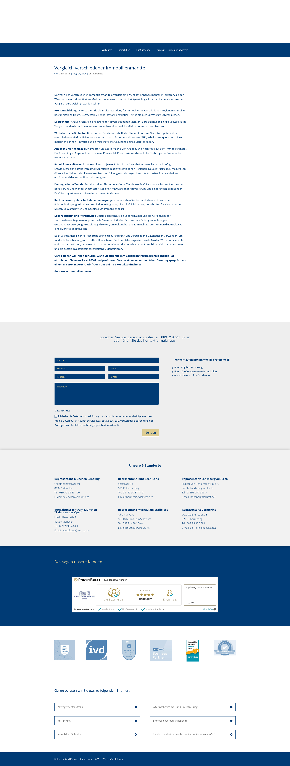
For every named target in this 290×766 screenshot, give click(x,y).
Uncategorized (96, 73)
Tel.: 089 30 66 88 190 (67, 492)
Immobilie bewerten (178, 50)
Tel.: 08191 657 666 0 (194, 492)
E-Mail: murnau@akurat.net (134, 527)
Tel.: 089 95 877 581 (193, 523)
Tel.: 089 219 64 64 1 (66, 526)
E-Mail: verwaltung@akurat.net (71, 530)
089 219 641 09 (173, 337)
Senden (150, 432)
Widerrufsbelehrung (113, 759)
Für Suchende (143, 50)
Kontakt (160, 50)
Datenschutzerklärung (65, 759)
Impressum (86, 759)
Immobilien (124, 50)
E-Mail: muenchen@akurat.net (71, 497)
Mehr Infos (208, 609)
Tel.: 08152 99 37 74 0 (130, 492)
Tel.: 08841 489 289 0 (130, 523)
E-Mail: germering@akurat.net (199, 527)
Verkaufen (107, 50)
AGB (97, 759)
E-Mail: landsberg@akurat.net (199, 497)
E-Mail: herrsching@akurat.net (135, 497)
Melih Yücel (64, 73)
